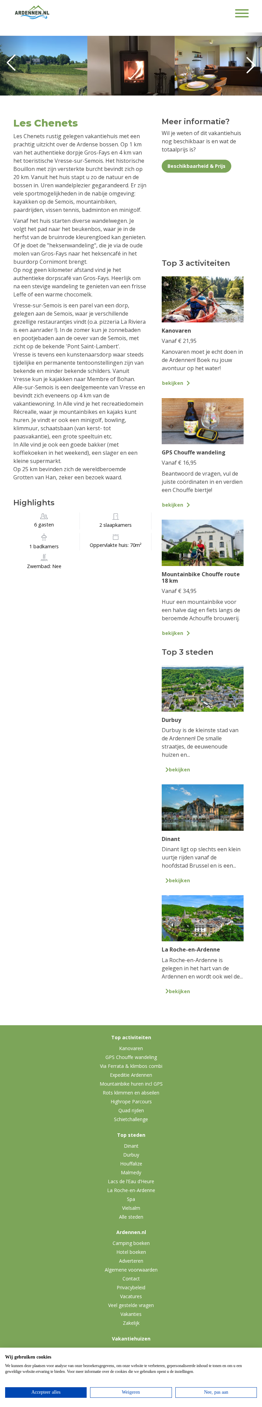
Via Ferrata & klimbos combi (131, 1066)
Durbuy (131, 1154)
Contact (131, 1278)
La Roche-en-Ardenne (131, 1190)
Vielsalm (131, 1208)
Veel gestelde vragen (131, 1305)
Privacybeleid (131, 1287)
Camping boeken (131, 1243)
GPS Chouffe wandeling (131, 1057)
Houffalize (131, 1163)
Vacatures (131, 1296)
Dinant (131, 1146)
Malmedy (131, 1172)
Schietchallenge (131, 1119)
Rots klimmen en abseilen (131, 1092)
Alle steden (131, 1217)
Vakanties (131, 1314)
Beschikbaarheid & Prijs (196, 166)
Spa (131, 1199)
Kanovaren (131, 1048)
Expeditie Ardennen (131, 1075)
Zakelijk (131, 1323)
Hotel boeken (131, 1252)
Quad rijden (131, 1110)
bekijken (172, 383)
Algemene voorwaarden (131, 1269)
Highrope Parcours (131, 1101)
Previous (13, 66)
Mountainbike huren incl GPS (131, 1083)
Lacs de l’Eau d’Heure (131, 1181)
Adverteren (131, 1261)
